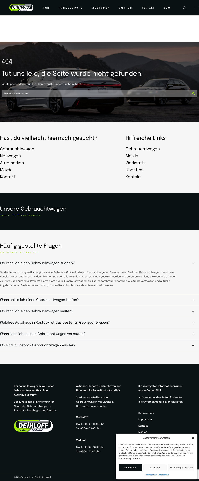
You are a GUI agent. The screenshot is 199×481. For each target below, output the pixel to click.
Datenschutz (151, 475)
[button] (192, 438)
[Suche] (193, 93)
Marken (142, 432)
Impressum (164, 475)
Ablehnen (155, 467)
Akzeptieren (130, 467)
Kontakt (143, 426)
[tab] (99, 263)
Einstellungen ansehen (181, 467)
